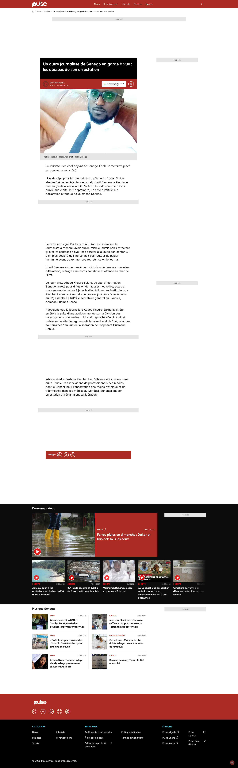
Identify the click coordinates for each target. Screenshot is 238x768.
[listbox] (119, 580)
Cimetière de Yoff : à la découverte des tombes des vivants (188, 591)
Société (47, 11)
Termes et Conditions (132, 737)
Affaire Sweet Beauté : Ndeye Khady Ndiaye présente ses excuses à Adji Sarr (66, 663)
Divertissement (110, 4)
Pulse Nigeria (169, 732)
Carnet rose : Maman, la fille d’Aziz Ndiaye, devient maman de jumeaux (126, 643)
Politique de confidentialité (98, 732)
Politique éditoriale (131, 732)
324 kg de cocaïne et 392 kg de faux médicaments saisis (83, 589)
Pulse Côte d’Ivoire (194, 743)
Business (138, 4)
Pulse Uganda (192, 734)
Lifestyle (126, 4)
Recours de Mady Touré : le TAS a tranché (126, 662)
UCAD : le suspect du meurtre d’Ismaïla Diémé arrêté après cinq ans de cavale (66, 643)
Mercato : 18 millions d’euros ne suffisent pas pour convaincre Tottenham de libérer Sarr (126, 623)
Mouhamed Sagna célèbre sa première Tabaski (117, 589)
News (97, 4)
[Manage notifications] (232, 762)
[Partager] (131, 84)
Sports (149, 4)
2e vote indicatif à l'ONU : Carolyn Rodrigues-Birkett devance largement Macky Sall (67, 623)
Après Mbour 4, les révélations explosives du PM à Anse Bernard (48, 591)
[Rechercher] (203, 4)
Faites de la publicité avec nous (95, 745)
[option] (48, 581)
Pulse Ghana (168, 737)
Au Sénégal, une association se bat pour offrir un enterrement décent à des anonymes (153, 592)
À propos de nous (94, 737)
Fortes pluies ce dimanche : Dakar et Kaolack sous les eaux (124, 537)
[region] (119, 580)
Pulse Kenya (168, 743)
